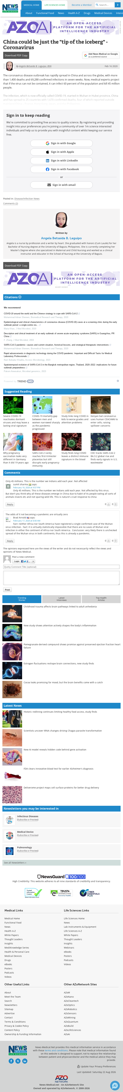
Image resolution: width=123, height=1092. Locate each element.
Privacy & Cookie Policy (16, 1025)
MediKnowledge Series (16, 947)
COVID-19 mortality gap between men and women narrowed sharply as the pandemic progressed (46, 422)
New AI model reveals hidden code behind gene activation (55, 749)
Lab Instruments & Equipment (80, 926)
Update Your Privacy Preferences (98, 1066)
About (7, 992)
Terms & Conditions (15, 1021)
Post (7, 589)
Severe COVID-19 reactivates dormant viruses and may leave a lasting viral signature (16, 421)
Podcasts (9, 972)
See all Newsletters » (15, 862)
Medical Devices (13, 955)
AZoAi (67, 1034)
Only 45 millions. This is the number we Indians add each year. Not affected (46, 481)
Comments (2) (10, 203)
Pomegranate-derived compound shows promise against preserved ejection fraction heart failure (72, 646)
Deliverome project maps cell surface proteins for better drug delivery (61, 787)
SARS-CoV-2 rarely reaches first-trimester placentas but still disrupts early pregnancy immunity (45, 459)
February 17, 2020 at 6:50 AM (26, 520)
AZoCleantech (71, 1000)
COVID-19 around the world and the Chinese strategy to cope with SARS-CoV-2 (41, 313)
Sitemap (8, 1009)
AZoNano (69, 996)
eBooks (8, 964)
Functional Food (12, 922)
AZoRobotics (70, 1009)
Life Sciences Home (55, 5)
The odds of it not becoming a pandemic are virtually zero (37, 514)
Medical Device (25, 831)
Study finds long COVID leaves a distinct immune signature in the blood (75, 456)
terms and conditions (56, 1050)
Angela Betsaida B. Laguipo (61, 238)
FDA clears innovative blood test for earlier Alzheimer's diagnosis (58, 768)
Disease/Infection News (27, 198)
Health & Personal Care (16, 951)
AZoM (67, 992)
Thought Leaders (13, 939)
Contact (8, 1017)
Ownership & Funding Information (22, 1034)
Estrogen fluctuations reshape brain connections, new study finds (59, 663)
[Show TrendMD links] (118, 381)
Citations (11, 297)
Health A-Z (10, 930)
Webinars (69, 947)
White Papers (11, 935)
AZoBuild (69, 1025)
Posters (8, 968)
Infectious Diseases (27, 816)
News (7, 926)
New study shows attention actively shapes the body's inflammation (60, 625)
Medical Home (31, 5)
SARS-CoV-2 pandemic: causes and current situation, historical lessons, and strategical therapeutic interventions (56, 345)
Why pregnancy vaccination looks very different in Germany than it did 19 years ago (16, 457)
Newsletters (10, 1005)
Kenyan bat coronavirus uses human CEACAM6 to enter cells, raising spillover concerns (104, 421)
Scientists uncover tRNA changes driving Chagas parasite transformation (63, 730)
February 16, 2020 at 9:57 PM (26, 487)
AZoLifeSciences (72, 1030)
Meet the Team (12, 996)
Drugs (7, 960)
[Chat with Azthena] (115, 1085)
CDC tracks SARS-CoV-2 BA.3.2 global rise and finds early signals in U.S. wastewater (104, 457)
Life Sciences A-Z (73, 930)
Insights (8, 943)
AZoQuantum (71, 1021)
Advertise (9, 1013)
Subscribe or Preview (28, 819)
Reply (10, 504)
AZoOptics (69, 1005)
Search (8, 1000)
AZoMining (69, 1017)
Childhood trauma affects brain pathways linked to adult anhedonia (60, 606)
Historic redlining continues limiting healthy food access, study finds (60, 711)
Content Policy (12, 1030)
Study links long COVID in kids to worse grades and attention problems (75, 419)
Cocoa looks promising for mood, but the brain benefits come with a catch (63, 682)
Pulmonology (24, 847)
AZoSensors (70, 1013)
